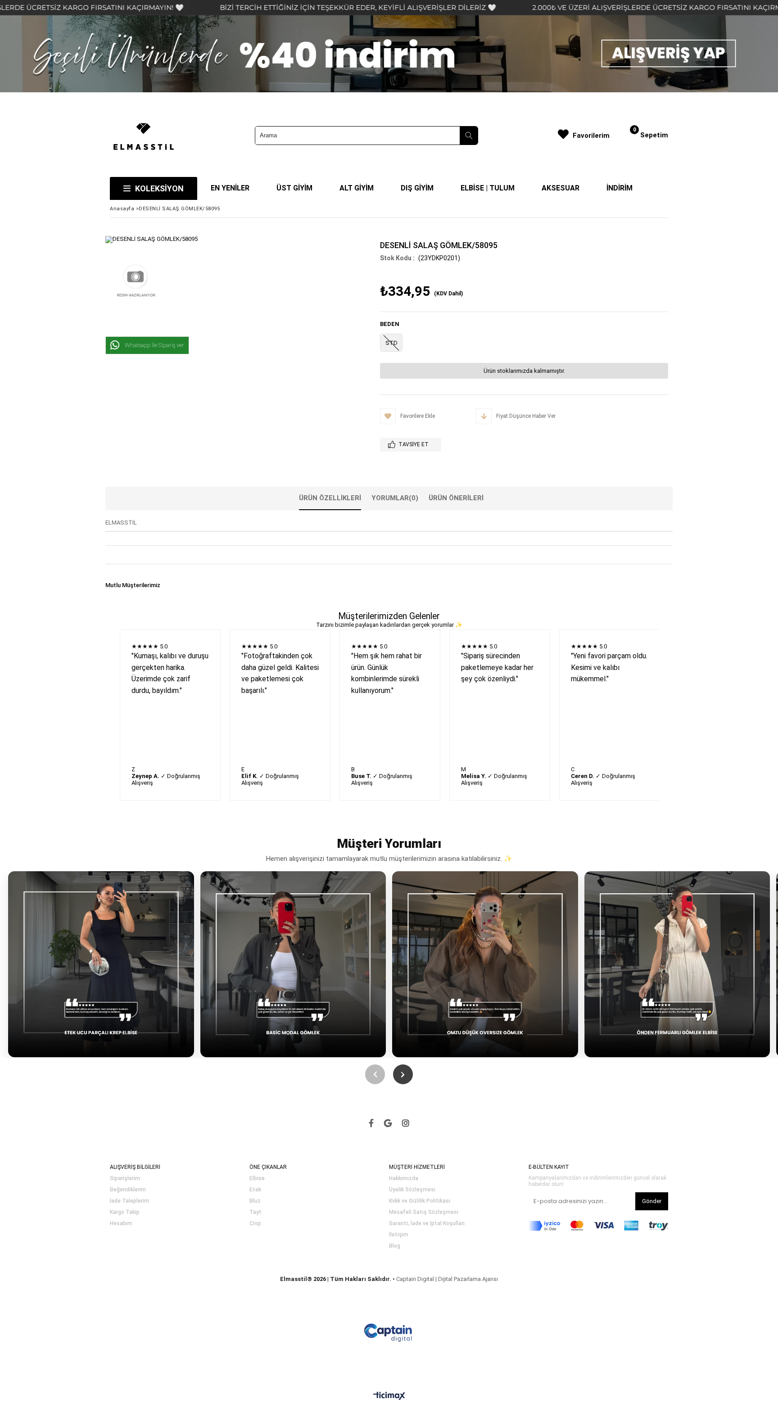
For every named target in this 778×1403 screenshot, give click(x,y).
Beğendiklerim (128, 1190)
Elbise (257, 1178)
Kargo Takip (125, 1212)
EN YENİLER (230, 188)
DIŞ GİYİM (417, 188)
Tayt (255, 1212)
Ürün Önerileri (456, 498)
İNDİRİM (619, 188)
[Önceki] (375, 1074)
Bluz (255, 1201)
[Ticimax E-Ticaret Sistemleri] (389, 1396)
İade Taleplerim (129, 1201)
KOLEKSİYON (159, 188)
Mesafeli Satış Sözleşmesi (423, 1212)
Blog (394, 1246)
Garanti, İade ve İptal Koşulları (427, 1223)
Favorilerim (591, 135)
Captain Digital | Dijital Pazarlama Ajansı (447, 1279)
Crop (255, 1223)
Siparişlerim (125, 1178)
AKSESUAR (560, 188)
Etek (255, 1190)
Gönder (651, 1201)
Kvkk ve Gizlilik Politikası (419, 1201)
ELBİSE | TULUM (488, 188)
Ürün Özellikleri (330, 498)
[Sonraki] (403, 1074)
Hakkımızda (403, 1178)
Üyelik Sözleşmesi (412, 1190)
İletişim (398, 1235)
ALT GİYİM (356, 188)
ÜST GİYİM (294, 188)
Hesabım (121, 1223)
